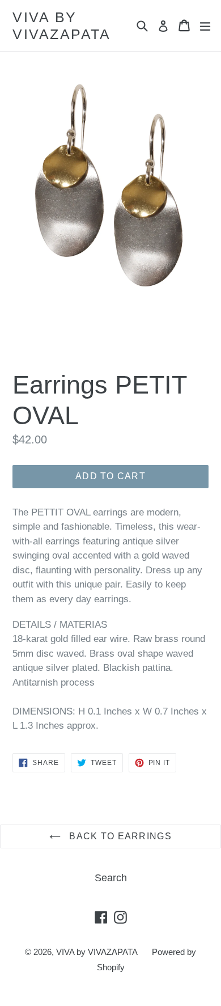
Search (111, 878)
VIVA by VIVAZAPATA (61, 25)
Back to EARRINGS (119, 836)
